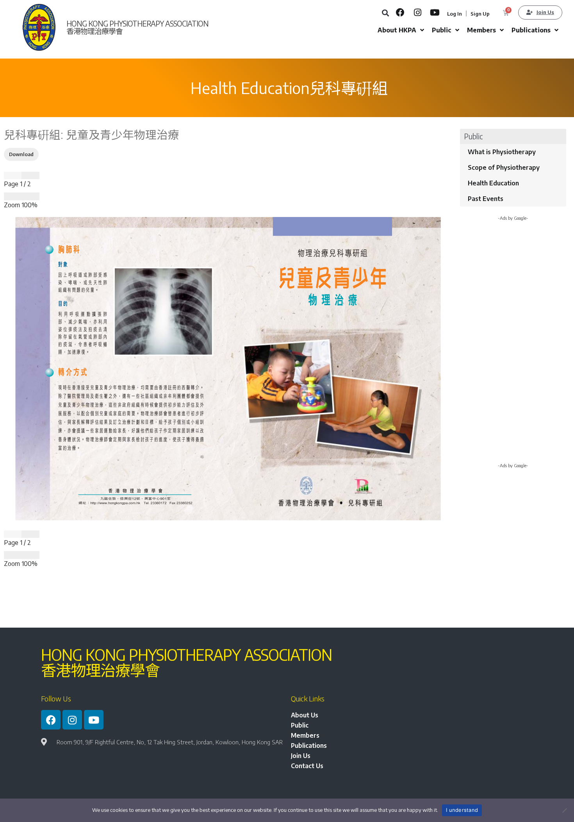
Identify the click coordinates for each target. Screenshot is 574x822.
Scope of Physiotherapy (504, 167)
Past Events (485, 199)
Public (299, 725)
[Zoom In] (30, 196)
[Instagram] (417, 12)
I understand (462, 810)
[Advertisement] (513, 345)
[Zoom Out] (12, 196)
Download (21, 154)
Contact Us (307, 766)
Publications (309, 745)
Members (305, 735)
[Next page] (30, 176)
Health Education (493, 183)
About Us (304, 715)
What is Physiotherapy (502, 152)
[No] (564, 810)
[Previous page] (12, 176)
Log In (454, 14)
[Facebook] (400, 12)
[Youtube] (434, 12)
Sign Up (480, 14)
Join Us (300, 756)
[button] (385, 12)
